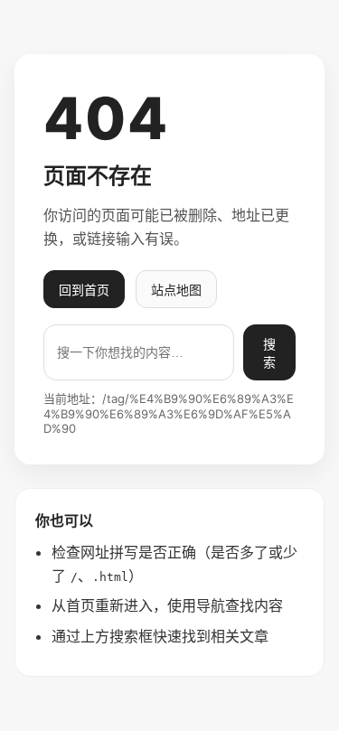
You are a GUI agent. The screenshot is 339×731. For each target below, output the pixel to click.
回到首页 (84, 289)
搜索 (269, 353)
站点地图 (176, 289)
